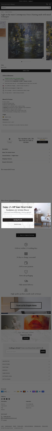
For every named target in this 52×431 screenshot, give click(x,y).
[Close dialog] (49, 204)
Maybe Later (17, 224)
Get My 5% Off (18, 220)
